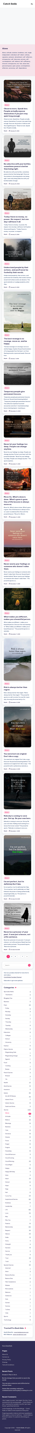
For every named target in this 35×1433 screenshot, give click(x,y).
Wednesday (9, 1029)
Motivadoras (9, 1289)
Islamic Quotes (9, 1103)
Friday (7, 1008)
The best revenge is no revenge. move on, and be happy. (15, 341)
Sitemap (4, 1362)
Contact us (5, 1357)
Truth (7, 1261)
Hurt (6, 1192)
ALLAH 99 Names (10, 1096)
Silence (7, 1234)
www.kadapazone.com (21, 1332)
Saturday (8, 1015)
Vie (6, 1079)
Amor (7, 1271)
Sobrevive (8, 1295)
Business (6, 1001)
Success (7, 1248)
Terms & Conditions (8, 1365)
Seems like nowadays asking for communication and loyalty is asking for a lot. (17, 1389)
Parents (7, 1223)
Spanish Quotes (9, 1265)
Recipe (7, 1069)
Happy (7, 1168)
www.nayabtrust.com (19, 1334)
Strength (8, 1244)
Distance (8, 1133)
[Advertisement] (17, 26)
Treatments (8, 994)
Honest (7, 1182)
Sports (6, 1316)
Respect (7, 1230)
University (8, 1042)
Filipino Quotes (8, 1049)
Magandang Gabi (10, 1052)
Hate (6, 1175)
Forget (7, 1144)
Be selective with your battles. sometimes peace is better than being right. (17, 166)
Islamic (6, 1093)
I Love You (8, 1196)
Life (6, 1209)
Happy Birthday (10, 1171)
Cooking (7, 1066)
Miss (6, 1216)
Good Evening (9, 1158)
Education (7, 1032)
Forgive (7, 1147)
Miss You (7, 1220)
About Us (5, 1354)
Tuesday (8, 1025)
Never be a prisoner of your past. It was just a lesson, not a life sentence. (17, 934)
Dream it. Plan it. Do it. (9, 1375)
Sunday (7, 1018)
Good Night (8, 1165)
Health (6, 1082)
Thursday (8, 1022)
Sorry (7, 1241)
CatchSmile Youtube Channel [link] (12, 977)
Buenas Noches (10, 1275)
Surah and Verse (10, 1106)
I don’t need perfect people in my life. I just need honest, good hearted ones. (17, 1404)
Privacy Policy (6, 1359)
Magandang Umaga (11, 1056)
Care (6, 1130)
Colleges (8, 1035)
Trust (6, 1258)
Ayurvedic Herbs (9, 991)
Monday (7, 1011)
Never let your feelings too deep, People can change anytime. (16, 446)
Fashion (6, 1046)
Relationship (9, 1227)
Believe (7, 1120)
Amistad (7, 1268)
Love (6, 1213)
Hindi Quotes (8, 1086)
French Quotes (8, 1072)
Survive (7, 1251)
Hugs (6, 1189)
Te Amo (7, 1309)
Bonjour (7, 1076)
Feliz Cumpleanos (10, 1282)
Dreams (7, 1137)
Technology (7, 1320)
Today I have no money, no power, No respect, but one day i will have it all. (16, 219)
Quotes (6, 1110)
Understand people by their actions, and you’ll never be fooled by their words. (16, 269)
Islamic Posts (9, 1099)
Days (5, 1005)
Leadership (8, 1206)
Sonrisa (7, 1306)
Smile (6, 1237)
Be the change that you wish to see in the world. (16, 1379)
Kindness (8, 1203)
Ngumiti (7, 1059)
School (7, 1039)
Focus (7, 1140)
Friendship (8, 1151)
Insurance (7, 1089)
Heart (7, 1178)
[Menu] (32, 3)
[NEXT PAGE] (26, 956)
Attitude (7, 1116)
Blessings (8, 1123)
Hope (7, 1185)
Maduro (7, 1285)
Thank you (8, 1254)
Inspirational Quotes (11, 1199)
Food (5, 1062)
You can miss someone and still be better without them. (16, 1384)
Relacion (7, 1292)
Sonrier (7, 1302)
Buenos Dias (9, 1278)
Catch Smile (10, 3)
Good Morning (9, 1161)
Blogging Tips (8, 998)
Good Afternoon (10, 1154)
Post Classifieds (7, 1346)
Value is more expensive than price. (18, 1410)
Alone (7, 105)
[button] (26, 956)
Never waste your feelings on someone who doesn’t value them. (17, 566)
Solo (6, 1299)
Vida (6, 1313)
